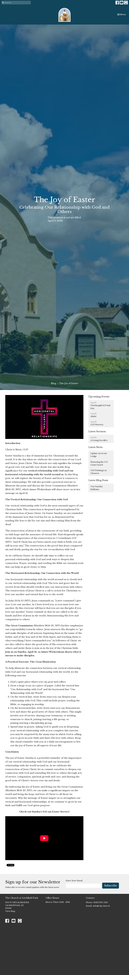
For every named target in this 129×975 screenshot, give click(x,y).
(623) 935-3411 (100, 902)
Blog (53, 383)
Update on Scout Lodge (98, 454)
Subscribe (110, 885)
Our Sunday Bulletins (96, 488)
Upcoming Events (98, 396)
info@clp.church (101, 906)
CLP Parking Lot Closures (98, 471)
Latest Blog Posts (98, 480)
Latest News (95, 447)
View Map (10, 911)
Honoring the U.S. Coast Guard (99, 463)
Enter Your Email (74, 880)
